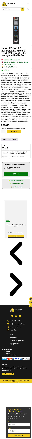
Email (9, 428)
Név (9, 422)
